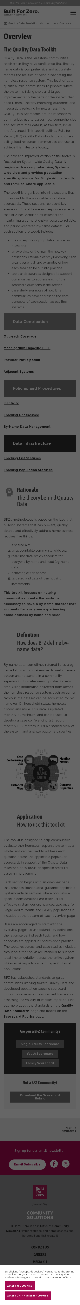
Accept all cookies (19, 1285)
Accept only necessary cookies (27, 1295)
